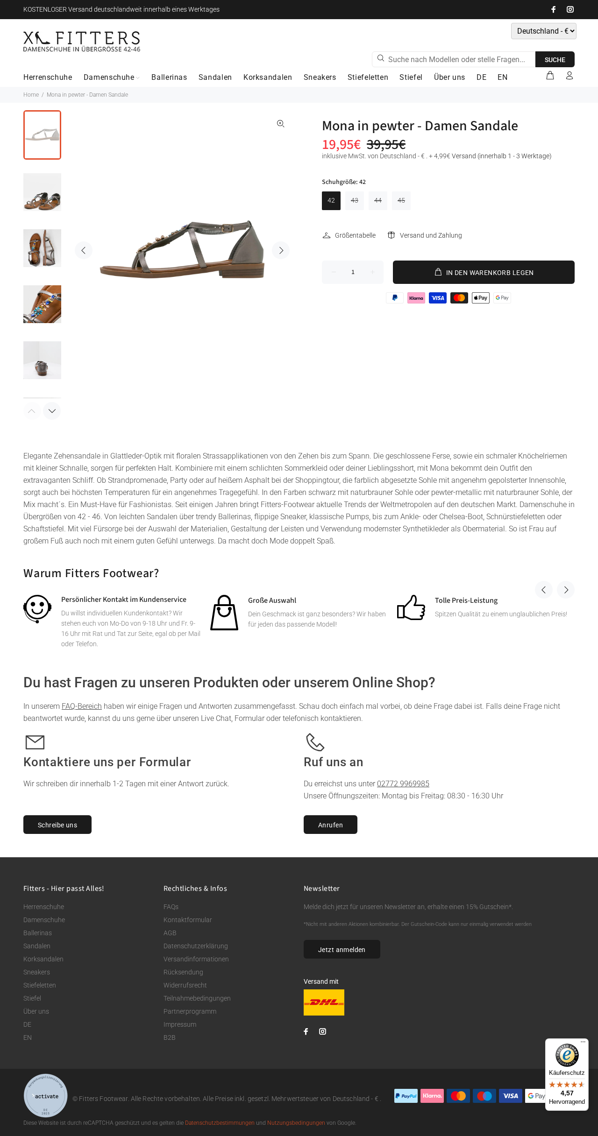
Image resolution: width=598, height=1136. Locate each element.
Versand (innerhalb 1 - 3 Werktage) (502, 156)
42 (331, 200)
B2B (170, 1037)
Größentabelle (355, 235)
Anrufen (330, 825)
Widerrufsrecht (185, 985)
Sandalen (36, 946)
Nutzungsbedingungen (296, 1123)
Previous (84, 250)
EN (27, 1037)
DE (27, 1024)
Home (31, 95)
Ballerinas (37, 933)
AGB (170, 933)
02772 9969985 (403, 783)
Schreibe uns (57, 825)
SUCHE (555, 60)
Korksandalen (43, 959)
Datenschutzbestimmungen (220, 1123)
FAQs (171, 906)
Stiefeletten (39, 985)
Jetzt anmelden (342, 949)
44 (378, 200)
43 (354, 200)
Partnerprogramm (190, 1011)
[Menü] (583, 1044)
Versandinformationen (196, 959)
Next (281, 250)
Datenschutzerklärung (196, 946)
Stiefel (32, 998)
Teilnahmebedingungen (197, 998)
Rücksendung (183, 972)
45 (401, 200)
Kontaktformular (188, 920)
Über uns (36, 1011)
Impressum (180, 1024)
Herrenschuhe (43, 906)
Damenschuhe (44, 920)
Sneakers (36, 972)
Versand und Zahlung (431, 235)
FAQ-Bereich (82, 706)
